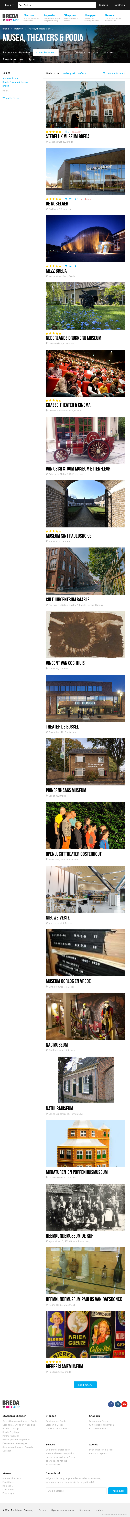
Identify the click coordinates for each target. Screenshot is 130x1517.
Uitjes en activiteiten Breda (60, 1457)
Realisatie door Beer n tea (114, 1514)
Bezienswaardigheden (16, 52)
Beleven (50, 1444)
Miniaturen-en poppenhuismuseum (77, 1172)
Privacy (42, 1510)
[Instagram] (118, 1404)
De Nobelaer (57, 203)
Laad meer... (85, 1384)
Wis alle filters (12, 98)
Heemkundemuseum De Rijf (69, 1235)
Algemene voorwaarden (63, 1510)
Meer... (6, 90)
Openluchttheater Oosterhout (74, 854)
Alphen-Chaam (10, 78)
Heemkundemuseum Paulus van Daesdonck (84, 1299)
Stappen (51, 1415)
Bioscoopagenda (98, 1453)
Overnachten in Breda (58, 1428)
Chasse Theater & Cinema (68, 405)
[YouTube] (124, 1404)
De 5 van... (8, 1485)
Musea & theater (46, 52)
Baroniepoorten (13, 59)
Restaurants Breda (56, 1421)
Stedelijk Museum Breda (68, 136)
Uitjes (65, 52)
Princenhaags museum (66, 790)
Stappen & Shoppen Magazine (19, 1424)
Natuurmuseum (59, 1108)
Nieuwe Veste (58, 917)
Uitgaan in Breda (55, 1424)
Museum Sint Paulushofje (69, 536)
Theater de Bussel (62, 726)
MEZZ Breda (56, 270)
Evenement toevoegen (15, 1443)
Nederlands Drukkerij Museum (73, 338)
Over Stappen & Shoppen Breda (20, 1421)
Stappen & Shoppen (14, 1415)
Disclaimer (85, 1510)
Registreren (119, 5)
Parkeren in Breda (99, 1428)
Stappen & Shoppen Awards (18, 1446)
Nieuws (7, 1473)
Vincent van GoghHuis (65, 663)
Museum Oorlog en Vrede (68, 981)
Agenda (93, 1444)
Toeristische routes (86, 52)
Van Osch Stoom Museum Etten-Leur (78, 468)
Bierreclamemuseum (64, 1366)
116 (68, 266)
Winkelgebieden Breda (101, 1424)
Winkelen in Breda (99, 1421)
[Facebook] (111, 1404)
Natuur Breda (53, 1464)
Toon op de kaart (115, 72)
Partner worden (11, 1435)
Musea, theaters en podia (60, 1453)
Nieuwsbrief (53, 1473)
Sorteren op (53, 72)
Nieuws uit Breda (12, 1478)
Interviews (8, 1489)
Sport (32, 59)
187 (68, 199)
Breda (8, 5)
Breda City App (11, 1428)
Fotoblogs (8, 1493)
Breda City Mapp (11, 1432)
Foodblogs (8, 1481)
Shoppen (94, 1415)
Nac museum (57, 1044)
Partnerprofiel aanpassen (16, 1439)
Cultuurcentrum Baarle (68, 599)
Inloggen (103, 5)
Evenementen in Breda (101, 1449)
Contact (7, 1450)
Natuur (108, 52)
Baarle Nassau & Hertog (15, 82)
